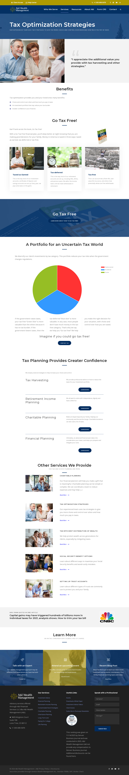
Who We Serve (51, 9)
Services (64, 9)
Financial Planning (44, 701)
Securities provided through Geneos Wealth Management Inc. (33, 771)
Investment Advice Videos (74, 704)
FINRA (66, 771)
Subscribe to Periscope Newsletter (77, 711)
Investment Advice (44, 698)
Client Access (70, 708)
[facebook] (110, 3)
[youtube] (116, 3)
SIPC (71, 771)
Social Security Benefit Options (76, 556)
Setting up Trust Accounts (73, 581)
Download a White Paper (74, 701)
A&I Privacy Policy (42, 769)
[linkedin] (113, 3)
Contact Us (22, 679)
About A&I (89, 9)
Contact (113, 9)
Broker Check (78, 771)
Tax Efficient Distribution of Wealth (39, 535)
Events (68, 698)
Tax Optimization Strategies (74, 504)
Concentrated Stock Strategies (48, 708)
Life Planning (42, 724)
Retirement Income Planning (47, 704)
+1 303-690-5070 (18, 728)
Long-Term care (43, 718)
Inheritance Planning (45, 714)
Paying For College (44, 721)
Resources (76, 9)
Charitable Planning (39, 480)
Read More (63, 495)
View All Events (65, 676)
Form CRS (101, 9)
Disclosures (55, 769)
